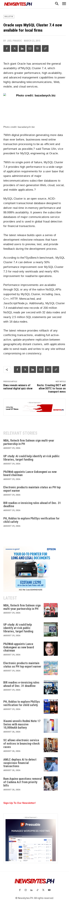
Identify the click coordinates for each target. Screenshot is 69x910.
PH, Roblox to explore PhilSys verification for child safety (31, 520)
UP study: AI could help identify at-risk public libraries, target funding (31, 457)
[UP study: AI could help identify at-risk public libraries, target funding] (51, 629)
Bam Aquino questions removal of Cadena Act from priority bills (22, 782)
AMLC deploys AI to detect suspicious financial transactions (19, 763)
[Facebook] (6, 48)
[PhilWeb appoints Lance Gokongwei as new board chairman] (51, 649)
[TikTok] (37, 890)
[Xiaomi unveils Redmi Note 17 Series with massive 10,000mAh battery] (51, 726)
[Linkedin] (22, 48)
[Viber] (37, 48)
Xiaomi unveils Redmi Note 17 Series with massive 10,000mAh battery (21, 724)
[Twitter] (14, 48)
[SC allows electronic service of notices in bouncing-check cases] (51, 745)
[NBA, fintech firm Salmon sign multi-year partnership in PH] (51, 610)
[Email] (29, 48)
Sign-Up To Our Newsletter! (19, 802)
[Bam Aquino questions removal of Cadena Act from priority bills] (51, 783)
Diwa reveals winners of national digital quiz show (17, 387)
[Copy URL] (45, 48)
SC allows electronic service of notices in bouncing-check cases (21, 743)
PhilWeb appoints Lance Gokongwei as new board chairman (30, 473)
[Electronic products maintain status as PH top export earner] (51, 668)
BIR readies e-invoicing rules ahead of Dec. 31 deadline (32, 504)
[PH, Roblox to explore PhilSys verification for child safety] (51, 706)
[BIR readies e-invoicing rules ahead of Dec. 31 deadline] (51, 687)
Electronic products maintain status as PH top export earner (32, 488)
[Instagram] (26, 890)
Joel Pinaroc (14, 40)
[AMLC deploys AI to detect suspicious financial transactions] (51, 764)
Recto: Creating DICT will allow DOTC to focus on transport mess (51, 388)
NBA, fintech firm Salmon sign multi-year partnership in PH (28, 442)
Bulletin (9, 17)
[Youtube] (49, 890)
